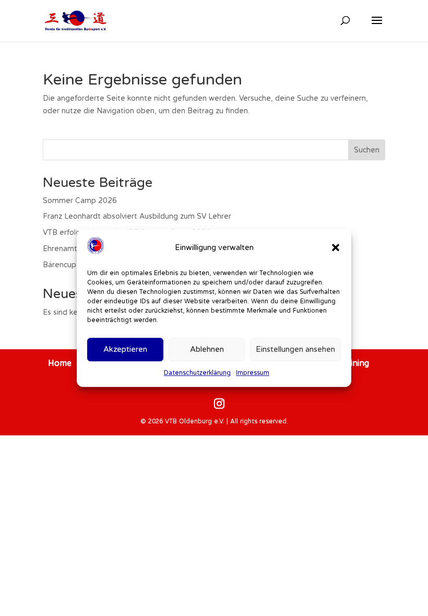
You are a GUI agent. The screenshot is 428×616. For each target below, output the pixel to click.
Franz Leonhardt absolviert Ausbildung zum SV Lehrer (137, 216)
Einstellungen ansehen (295, 349)
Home (60, 363)
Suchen (366, 150)
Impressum (252, 372)
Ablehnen (207, 349)
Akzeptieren (125, 349)
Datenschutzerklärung (197, 372)
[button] (335, 247)
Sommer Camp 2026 (80, 200)
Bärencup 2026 (70, 264)
